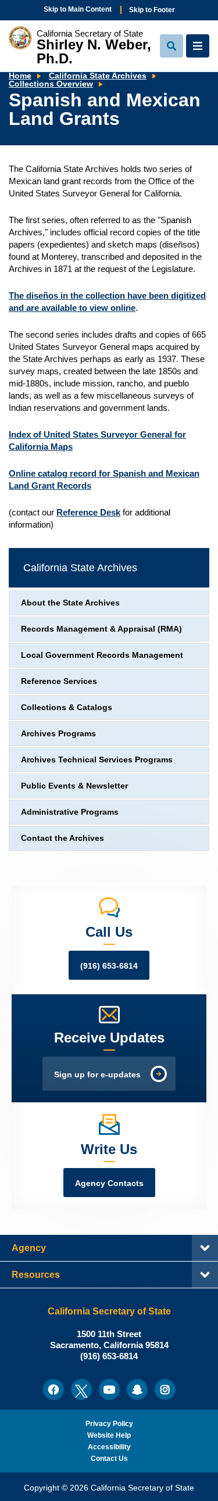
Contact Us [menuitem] (109, 1459)
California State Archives (97, 75)
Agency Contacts (109, 1183)
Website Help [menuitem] (109, 1435)
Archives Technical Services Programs (97, 759)
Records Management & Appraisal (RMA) (101, 629)
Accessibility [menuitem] (109, 1447)
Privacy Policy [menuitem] (109, 1424)
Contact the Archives (62, 838)
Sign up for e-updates (97, 1074)
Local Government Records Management (102, 655)
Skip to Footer (152, 10)
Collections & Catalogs (66, 707)
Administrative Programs (70, 812)
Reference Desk (88, 512)
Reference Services (59, 681)
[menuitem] (53, 1389)
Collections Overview (51, 84)
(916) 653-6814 (109, 966)
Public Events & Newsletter (74, 786)
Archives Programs (58, 733)
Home (20, 75)
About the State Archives (70, 603)
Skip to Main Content (78, 9)
